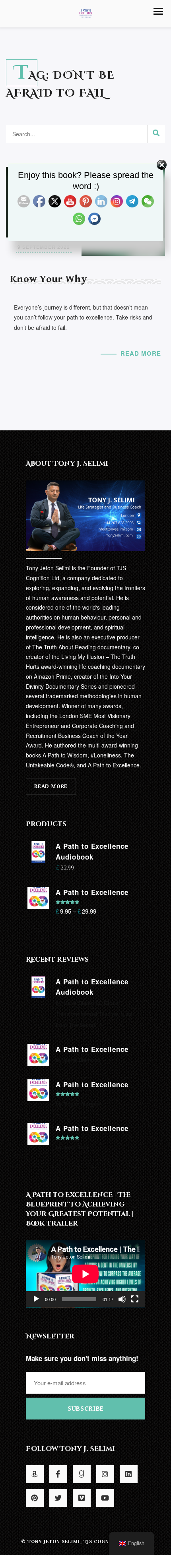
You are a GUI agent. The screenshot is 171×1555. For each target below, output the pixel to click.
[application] (85, 1273)
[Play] (36, 1299)
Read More (140, 353)
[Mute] (122, 1299)
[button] (158, 11)
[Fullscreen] (135, 1299)
